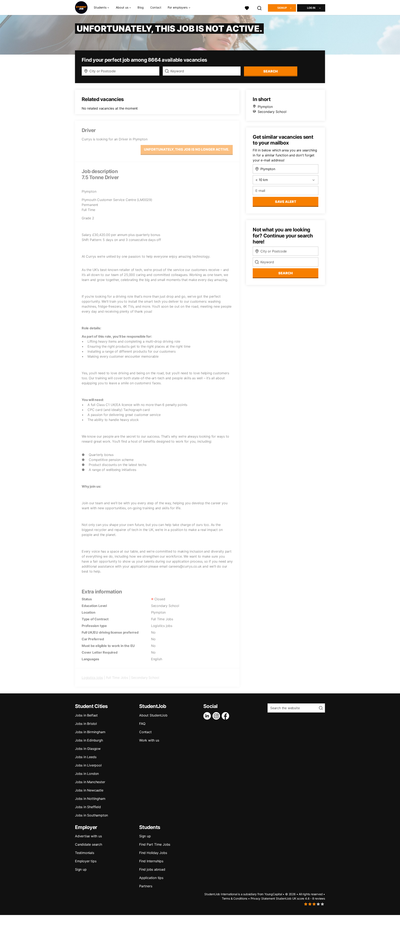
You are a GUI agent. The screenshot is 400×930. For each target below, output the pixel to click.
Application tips (151, 878)
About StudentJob (153, 715)
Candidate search (88, 844)
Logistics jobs (92, 677)
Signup (282, 7)
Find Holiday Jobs (153, 853)
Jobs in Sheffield (88, 807)
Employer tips (85, 861)
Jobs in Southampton (91, 815)
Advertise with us (88, 836)
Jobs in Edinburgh (89, 740)
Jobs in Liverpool (88, 765)
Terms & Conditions (234, 898)
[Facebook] (226, 716)
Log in (311, 7)
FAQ (142, 724)
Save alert (285, 202)
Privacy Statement (263, 898)
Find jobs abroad (152, 869)
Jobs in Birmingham (90, 732)
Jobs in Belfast (86, 715)
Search (270, 71)
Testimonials (84, 853)
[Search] (259, 8)
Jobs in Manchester (90, 782)
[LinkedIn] (207, 716)
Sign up (81, 869)
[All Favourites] (246, 8)
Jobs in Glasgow (88, 748)
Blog (141, 7)
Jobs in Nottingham (90, 798)
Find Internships (151, 861)
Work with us (149, 740)
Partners (145, 886)
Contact (155, 7)
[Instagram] (217, 716)
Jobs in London (87, 773)
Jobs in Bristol (86, 724)
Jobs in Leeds (85, 757)
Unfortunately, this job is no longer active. (186, 149)
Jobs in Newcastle (89, 790)
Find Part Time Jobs (154, 844)
